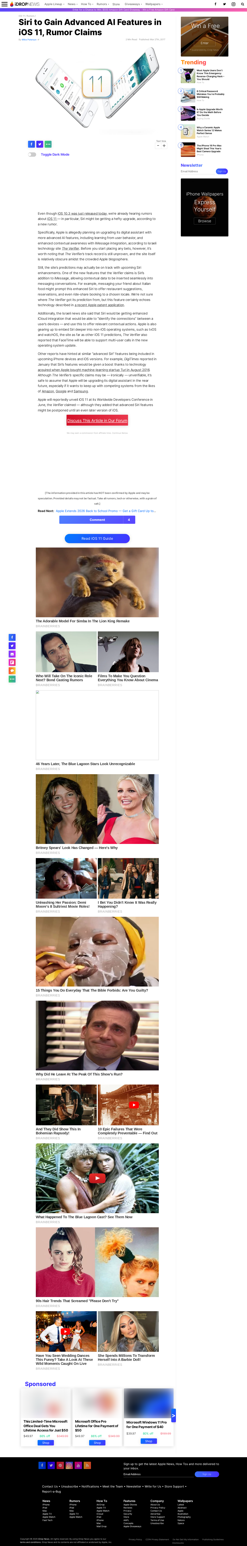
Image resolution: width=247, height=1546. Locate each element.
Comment (110, 520)
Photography (184, 1517)
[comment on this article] (12, 670)
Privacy (127, 1510)
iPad (44, 1507)
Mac (44, 1510)
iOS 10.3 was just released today (82, 213)
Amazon (48, 391)
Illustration (183, 1513)
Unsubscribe (69, 1486)
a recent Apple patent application (99, 305)
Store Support (174, 1486)
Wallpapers (152, 4)
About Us (155, 1504)
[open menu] (4, 4)
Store (116, 4)
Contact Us (50, 1486)
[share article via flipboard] (12, 662)
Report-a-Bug (51, 1491)
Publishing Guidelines (213, 1539)
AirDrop (101, 1504)
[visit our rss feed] (87, 1465)
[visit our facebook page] (42, 1465)
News (71, 4)
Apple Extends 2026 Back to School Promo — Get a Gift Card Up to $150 (109, 511)
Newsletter (133, 1486)
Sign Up (222, 171)
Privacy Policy (157, 1507)
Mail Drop (102, 1526)
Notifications (90, 1486)
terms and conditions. (30, 1542)
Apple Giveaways (132, 1526)
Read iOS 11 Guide (97, 538)
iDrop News (43, 1539)
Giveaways (132, 4)
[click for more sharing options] (48, 144)
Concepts (128, 1523)
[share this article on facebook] (31, 144)
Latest (181, 1504)
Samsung (81, 391)
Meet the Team (113, 1486)
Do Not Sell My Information (186, 1539)
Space (181, 1523)
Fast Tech (47, 1520)
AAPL (126, 1520)
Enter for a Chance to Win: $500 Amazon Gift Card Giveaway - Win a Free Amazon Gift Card (123, 9)
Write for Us (153, 1486)
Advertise (155, 1513)
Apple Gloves (130, 1504)
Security (128, 1513)
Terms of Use (157, 1520)
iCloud (100, 1513)
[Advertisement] (97, 184)
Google (61, 391)
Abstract (182, 1507)
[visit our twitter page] (51, 1465)
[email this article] (12, 654)
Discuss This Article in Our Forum (97, 420)
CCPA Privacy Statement (157, 1539)
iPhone (46, 1504)
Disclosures (178, 1543)
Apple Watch (48, 1517)
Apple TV (47, 1513)
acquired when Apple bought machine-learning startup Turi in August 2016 (94, 370)
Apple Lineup (53, 4)
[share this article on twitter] (39, 144)
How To (86, 4)
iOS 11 (22, 15)
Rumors (102, 4)
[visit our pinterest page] (60, 1465)
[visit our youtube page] (78, 1465)
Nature (181, 1520)
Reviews (128, 1507)
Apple (180, 1510)
